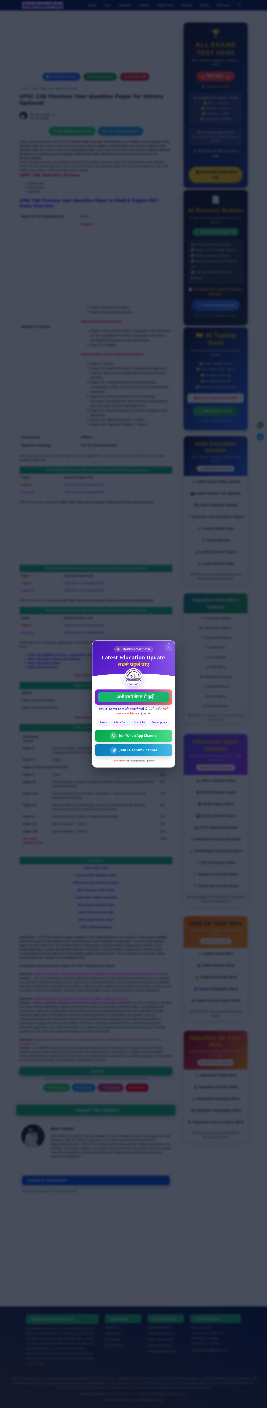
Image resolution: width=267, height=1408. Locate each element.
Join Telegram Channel (138, 750)
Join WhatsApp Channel (138, 735)
